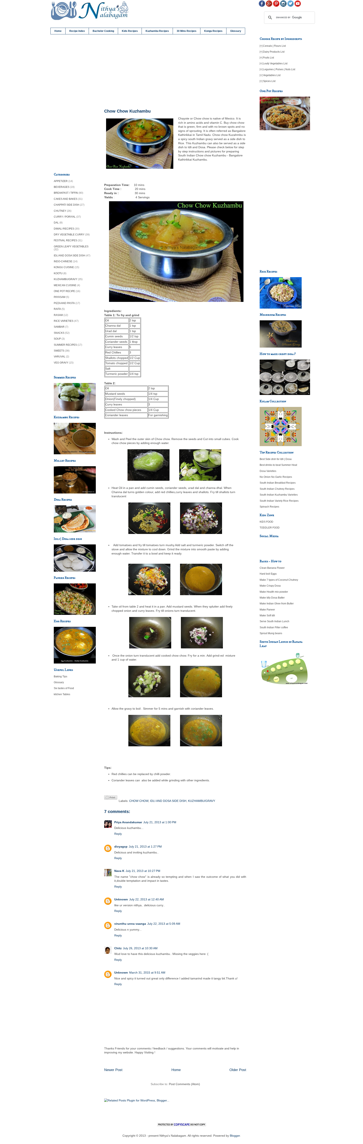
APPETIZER (61, 181)
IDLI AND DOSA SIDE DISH (168, 800)
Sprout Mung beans (271, 633)
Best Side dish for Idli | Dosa (276, 459)
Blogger (235, 1135)
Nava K (119, 871)
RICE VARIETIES (63, 320)
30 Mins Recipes (186, 31)
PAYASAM (59, 297)
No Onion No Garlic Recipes (276, 476)
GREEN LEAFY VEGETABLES (71, 246)
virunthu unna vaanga (130, 923)
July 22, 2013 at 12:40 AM (146, 899)
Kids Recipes (130, 31)
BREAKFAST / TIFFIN (66, 192)
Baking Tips (60, 676)
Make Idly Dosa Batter (272, 597)
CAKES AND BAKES (65, 198)
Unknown (121, 899)
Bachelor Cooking (103, 31)
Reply (118, 833)
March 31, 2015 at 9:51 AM (147, 972)
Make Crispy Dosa (270, 585)
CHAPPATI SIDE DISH (66, 204)
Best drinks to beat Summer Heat (278, 465)
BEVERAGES (61, 187)
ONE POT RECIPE (64, 291)
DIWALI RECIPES (64, 228)
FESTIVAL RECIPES (65, 240)
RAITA (57, 309)
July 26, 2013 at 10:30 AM (140, 948)
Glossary (235, 31)
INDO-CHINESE (63, 261)
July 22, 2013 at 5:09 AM (163, 923)
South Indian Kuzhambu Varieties (279, 494)
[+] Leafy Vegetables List (273, 63)
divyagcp (121, 846)
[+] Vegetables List (270, 75)
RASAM (58, 315)
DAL (56, 222)
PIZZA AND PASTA (64, 303)
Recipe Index (77, 31)
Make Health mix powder (274, 591)
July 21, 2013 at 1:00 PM (159, 822)
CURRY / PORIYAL (65, 216)
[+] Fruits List (267, 57)
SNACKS (59, 332)
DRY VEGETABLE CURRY (69, 234)
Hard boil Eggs (268, 573)
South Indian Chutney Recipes (277, 488)
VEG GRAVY (61, 362)
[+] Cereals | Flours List (273, 45)
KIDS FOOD (266, 521)
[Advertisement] (175, 71)
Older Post (237, 1070)
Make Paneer (267, 609)
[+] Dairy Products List (272, 51)
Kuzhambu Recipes (157, 31)
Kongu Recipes (213, 31)
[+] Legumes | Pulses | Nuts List (277, 69)
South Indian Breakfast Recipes (278, 482)
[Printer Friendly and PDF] (110, 798)
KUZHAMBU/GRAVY (201, 800)
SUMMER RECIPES (65, 344)
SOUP (57, 338)
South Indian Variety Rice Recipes (279, 500)
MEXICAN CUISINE (65, 285)
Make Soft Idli (267, 615)
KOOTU (58, 273)
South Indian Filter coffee (274, 627)
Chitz (118, 948)
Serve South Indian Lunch (274, 621)
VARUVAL (59, 356)
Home (58, 31)
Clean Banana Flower (272, 567)
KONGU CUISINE (64, 267)
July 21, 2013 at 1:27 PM (145, 846)
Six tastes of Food (64, 688)
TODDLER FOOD (270, 527)
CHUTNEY (60, 210)
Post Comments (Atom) (184, 1084)
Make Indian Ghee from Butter (277, 603)
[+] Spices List (267, 81)
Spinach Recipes (269, 506)
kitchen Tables (62, 694)
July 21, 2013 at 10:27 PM (143, 871)
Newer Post (113, 1070)
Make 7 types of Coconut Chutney (279, 579)
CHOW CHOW (138, 800)
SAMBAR (59, 326)
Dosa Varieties (268, 471)
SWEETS (59, 350)
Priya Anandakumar (128, 822)
